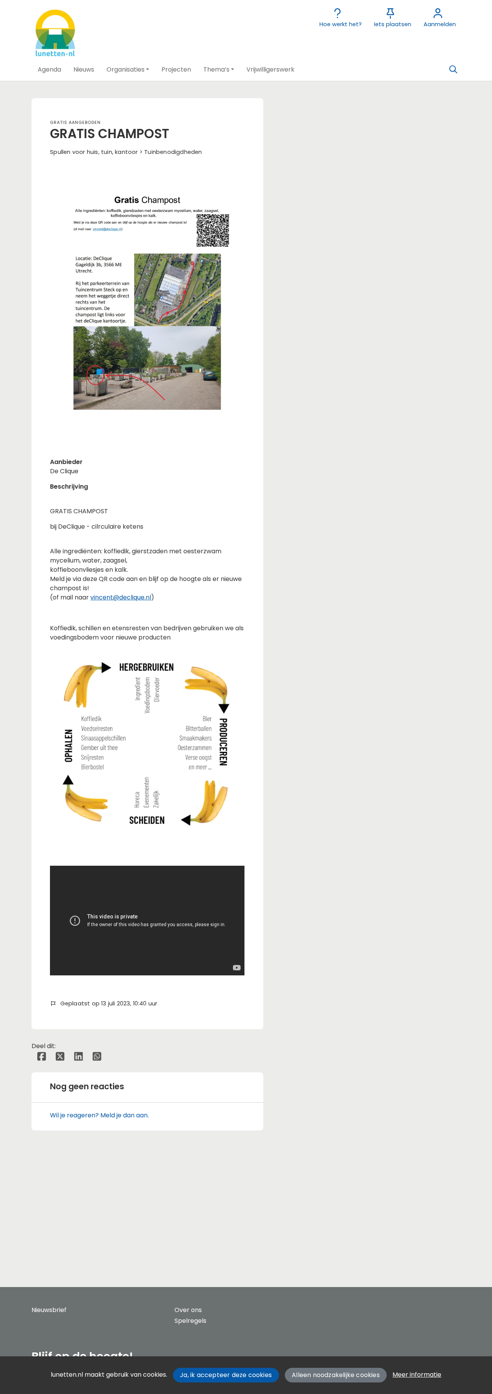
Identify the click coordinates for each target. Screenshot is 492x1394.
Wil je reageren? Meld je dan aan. (99, 1115)
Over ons (188, 1310)
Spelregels (190, 1320)
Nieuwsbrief (49, 1310)
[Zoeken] (453, 69)
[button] (49, 69)
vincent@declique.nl (120, 597)
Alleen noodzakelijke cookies (336, 1375)
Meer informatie (416, 1374)
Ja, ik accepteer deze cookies (226, 1375)
